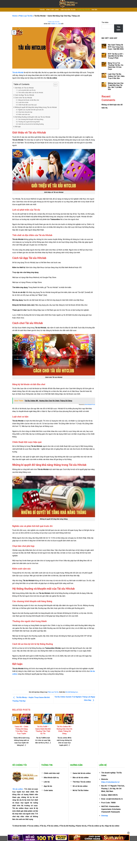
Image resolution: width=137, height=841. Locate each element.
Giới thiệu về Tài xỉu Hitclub (24, 88)
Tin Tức (94, 10)
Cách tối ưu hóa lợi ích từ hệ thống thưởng (31, 124)
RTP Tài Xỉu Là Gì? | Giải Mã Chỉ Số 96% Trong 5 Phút (115, 56)
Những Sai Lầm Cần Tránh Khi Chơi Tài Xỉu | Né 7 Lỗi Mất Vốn (115, 86)
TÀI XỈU (42, 10)
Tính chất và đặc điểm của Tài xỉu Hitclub (30, 92)
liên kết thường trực (71, 692)
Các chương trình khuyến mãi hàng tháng (30, 119)
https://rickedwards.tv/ (110, 782)
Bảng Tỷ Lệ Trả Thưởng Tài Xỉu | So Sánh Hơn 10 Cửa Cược (115, 66)
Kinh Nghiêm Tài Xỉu (68, 10)
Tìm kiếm (105, 22)
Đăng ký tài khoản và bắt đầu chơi (28, 100)
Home (14, 16)
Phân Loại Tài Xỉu (83, 10)
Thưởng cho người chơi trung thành (29, 122)
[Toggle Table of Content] (54, 84)
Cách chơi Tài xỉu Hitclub (23, 98)
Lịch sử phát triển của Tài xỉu (27, 90)
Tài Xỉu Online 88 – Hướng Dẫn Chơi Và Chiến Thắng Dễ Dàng (64, 730)
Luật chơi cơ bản (23, 102)
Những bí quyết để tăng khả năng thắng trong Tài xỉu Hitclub (36, 107)
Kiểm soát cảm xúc (24, 114)
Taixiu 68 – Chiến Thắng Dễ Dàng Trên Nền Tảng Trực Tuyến (21, 730)
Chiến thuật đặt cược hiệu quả (27, 105)
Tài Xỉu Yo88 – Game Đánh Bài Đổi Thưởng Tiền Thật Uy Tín (43, 730)
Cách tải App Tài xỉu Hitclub (24, 95)
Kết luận (18, 127)
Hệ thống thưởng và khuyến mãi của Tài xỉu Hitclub (32, 117)
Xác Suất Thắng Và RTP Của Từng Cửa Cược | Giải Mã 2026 (116, 47)
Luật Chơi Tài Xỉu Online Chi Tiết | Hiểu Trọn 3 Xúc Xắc (116, 76)
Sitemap (104, 816)
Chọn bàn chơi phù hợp (25, 112)
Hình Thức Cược (52, 10)
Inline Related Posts (90, 404)
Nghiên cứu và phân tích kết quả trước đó (31, 110)
